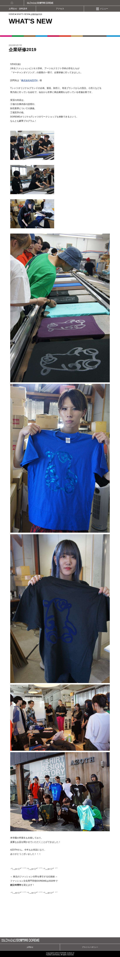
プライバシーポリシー (90, 947)
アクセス (60, 9)
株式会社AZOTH (29, 80)
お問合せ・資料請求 (18, 9)
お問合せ (30, 947)
